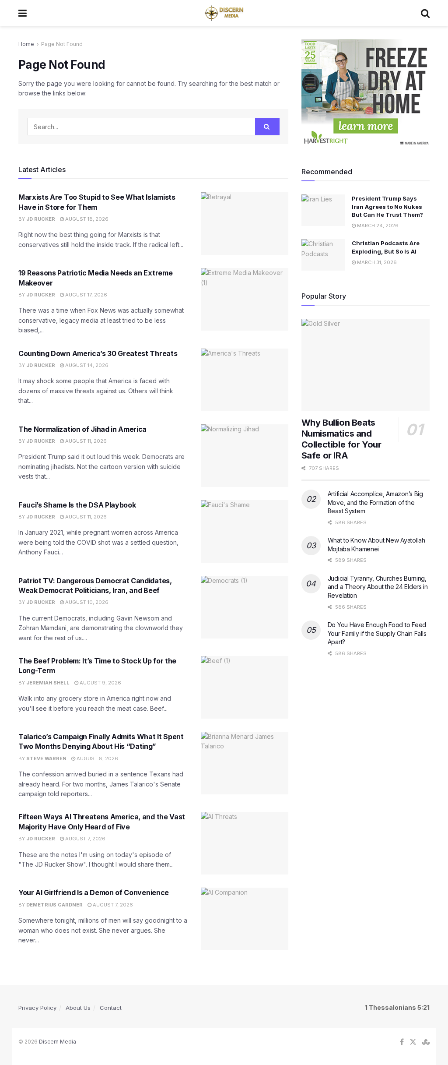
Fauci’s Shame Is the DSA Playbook (77, 505)
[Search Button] (425, 13)
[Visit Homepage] (224, 13)
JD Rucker (40, 219)
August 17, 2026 (85, 295)
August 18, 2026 (86, 219)
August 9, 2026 (99, 683)
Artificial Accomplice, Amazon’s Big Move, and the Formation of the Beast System (375, 502)
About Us (78, 1007)
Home (26, 44)
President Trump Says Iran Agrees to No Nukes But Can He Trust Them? (387, 206)
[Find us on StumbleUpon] (426, 1042)
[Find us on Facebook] (402, 1042)
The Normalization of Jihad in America (82, 429)
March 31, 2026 (376, 262)
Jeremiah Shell (48, 683)
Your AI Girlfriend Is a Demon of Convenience (93, 892)
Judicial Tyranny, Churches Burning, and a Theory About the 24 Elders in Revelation (378, 587)
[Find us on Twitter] (413, 1042)
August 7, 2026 (84, 839)
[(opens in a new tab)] (244, 223)
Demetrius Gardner (54, 905)
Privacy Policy (37, 1007)
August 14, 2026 (86, 365)
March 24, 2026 (377, 225)
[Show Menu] (22, 13)
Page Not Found (62, 44)
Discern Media (57, 1041)
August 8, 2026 (96, 758)
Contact (111, 1007)
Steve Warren (46, 758)
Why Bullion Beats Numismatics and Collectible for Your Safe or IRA (341, 439)
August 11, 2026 (85, 441)
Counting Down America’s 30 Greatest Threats (97, 353)
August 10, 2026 (86, 602)
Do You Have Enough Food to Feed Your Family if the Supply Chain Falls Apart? (377, 633)
